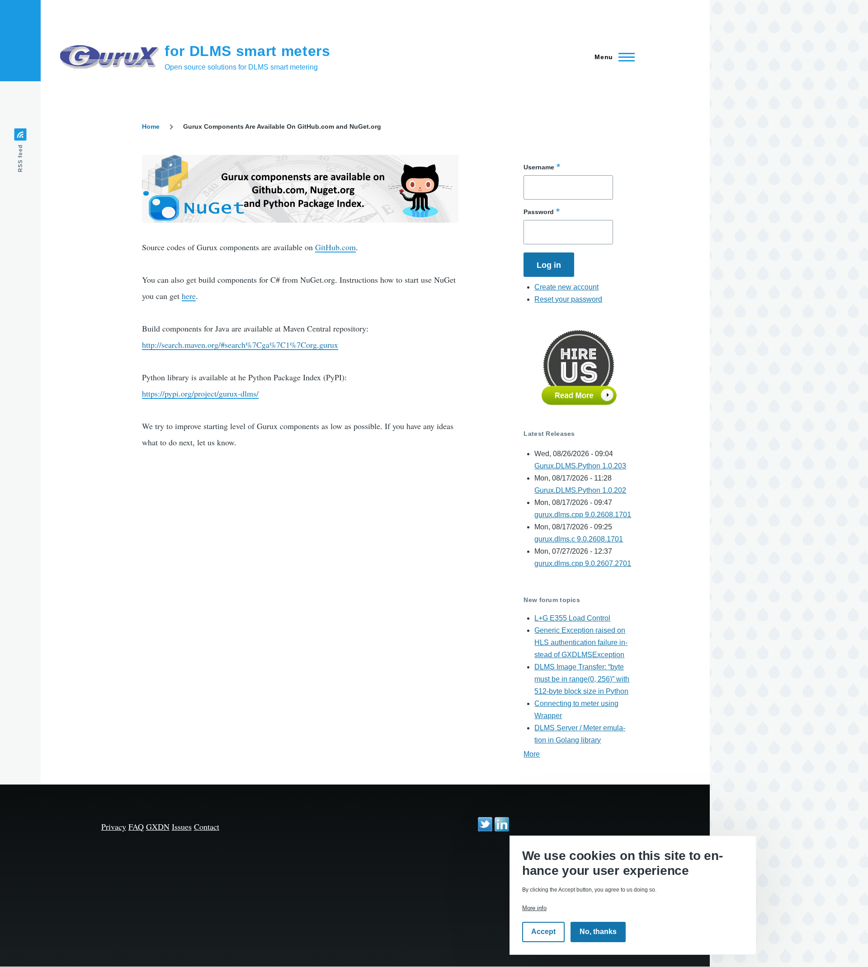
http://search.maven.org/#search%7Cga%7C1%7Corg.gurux (240, 344)
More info (534, 908)
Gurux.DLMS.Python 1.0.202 (580, 490)
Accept (543, 932)
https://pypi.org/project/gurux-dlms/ (200, 393)
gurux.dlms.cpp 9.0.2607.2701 (582, 563)
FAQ (136, 826)
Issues (182, 826)
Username (539, 167)
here (189, 295)
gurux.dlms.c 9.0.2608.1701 (578, 539)
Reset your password (568, 299)
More (532, 754)
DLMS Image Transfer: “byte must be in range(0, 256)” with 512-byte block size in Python (581, 679)
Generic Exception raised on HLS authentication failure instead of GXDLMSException (580, 642)
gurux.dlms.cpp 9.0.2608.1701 (582, 515)
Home (151, 126)
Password (539, 211)
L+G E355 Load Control (572, 618)
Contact (206, 826)
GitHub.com (335, 247)
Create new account (566, 287)
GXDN (158, 826)
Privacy (113, 826)
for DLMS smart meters (247, 51)
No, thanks (598, 932)
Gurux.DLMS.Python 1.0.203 (580, 466)
